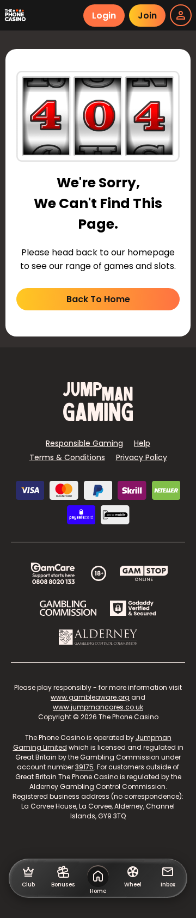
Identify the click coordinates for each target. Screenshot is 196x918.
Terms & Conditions (67, 457)
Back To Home (98, 299)
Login (104, 15)
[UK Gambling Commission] (68, 608)
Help (142, 443)
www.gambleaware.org (90, 697)
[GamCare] (52, 573)
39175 (84, 767)
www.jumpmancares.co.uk (98, 707)
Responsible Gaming (84, 443)
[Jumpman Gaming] (98, 418)
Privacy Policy (141, 457)
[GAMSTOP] (144, 573)
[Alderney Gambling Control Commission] (98, 637)
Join (147, 15)
